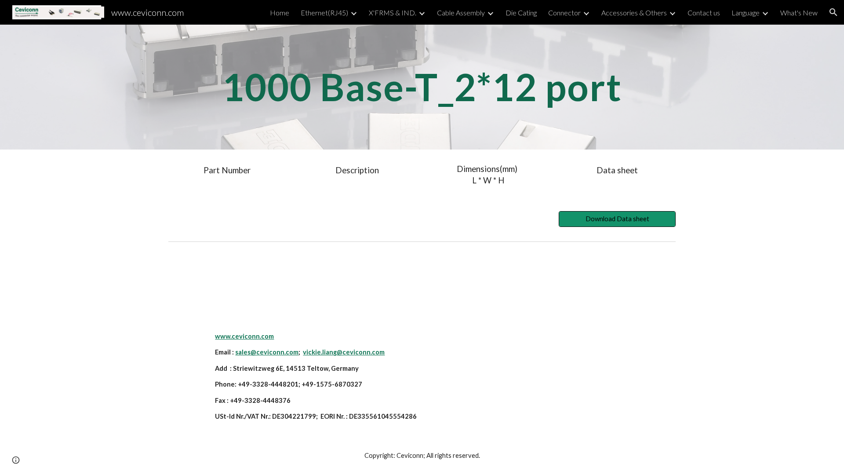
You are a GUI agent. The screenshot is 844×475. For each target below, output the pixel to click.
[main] (422, 87)
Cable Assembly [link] (461, 12)
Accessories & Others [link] (634, 12)
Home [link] (279, 12)
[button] (833, 12)
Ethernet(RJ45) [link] (324, 12)
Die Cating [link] (521, 12)
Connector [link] (564, 12)
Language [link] (745, 12)
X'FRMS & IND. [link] (392, 12)
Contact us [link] (704, 12)
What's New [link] (799, 12)
